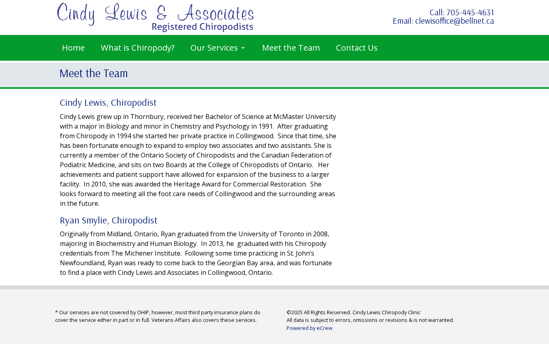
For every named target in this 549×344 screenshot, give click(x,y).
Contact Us (357, 47)
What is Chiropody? (137, 47)
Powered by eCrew (309, 328)
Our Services (214, 47)
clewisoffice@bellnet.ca (454, 20)
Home (73, 47)
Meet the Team (291, 47)
